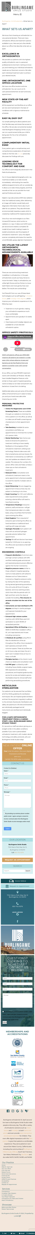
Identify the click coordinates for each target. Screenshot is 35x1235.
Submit (8, 828)
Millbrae (15, 1152)
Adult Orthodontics (7, 1200)
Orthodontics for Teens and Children (12, 1198)
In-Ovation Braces (7, 1195)
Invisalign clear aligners (18, 298)
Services (6, 1189)
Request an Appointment (17, 860)
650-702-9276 (12, 759)
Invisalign (15, 1130)
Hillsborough (7, 1152)
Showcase (7, 1205)
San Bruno (25, 1154)
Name (6, 771)
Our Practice (8, 1162)
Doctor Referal (20, 881)
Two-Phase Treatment (8, 1197)
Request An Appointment (19, 886)
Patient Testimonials (8, 1209)
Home (3, 1165)
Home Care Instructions (9, 1174)
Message (7, 792)
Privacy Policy (6, 1177)
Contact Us (5, 1182)
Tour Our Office (6, 1168)
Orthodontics (6, 1191)
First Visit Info (6, 1170)
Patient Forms (6, 1172)
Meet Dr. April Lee (7, 1167)
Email (6, 778)
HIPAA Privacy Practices (9, 1179)
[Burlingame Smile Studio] (17, 6)
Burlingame (28, 1149)
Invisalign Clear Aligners (9, 1193)
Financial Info (6, 1175)
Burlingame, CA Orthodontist (12, 21)
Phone (6, 785)
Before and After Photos (9, 1207)
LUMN (16, 1216)
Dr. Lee (20, 154)
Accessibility (5, 1181)
